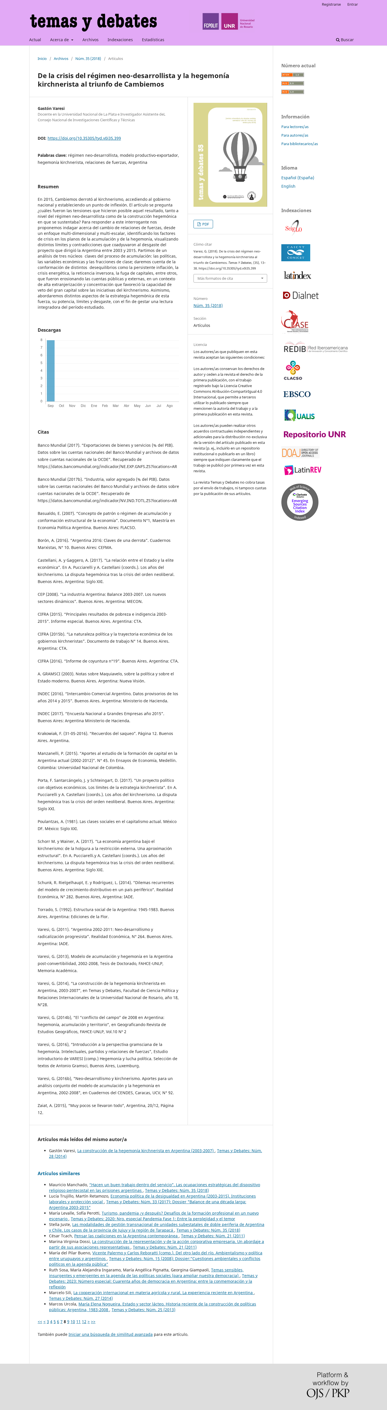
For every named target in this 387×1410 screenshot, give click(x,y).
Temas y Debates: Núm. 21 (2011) (213, 1235)
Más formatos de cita (215, 278)
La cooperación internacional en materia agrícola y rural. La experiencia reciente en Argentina (163, 1292)
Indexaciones (120, 39)
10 (73, 1321)
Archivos (90, 39)
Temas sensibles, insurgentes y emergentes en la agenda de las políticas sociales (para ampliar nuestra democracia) (146, 1272)
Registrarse (331, 4)
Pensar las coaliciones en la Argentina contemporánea (126, 1235)
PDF (205, 224)
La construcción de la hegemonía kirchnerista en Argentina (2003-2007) (146, 1150)
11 (78, 1321)
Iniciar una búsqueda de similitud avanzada (111, 1334)
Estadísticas (153, 39)
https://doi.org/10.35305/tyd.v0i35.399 (84, 138)
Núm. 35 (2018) (88, 58)
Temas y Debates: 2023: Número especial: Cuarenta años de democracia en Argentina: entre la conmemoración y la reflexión (153, 1281)
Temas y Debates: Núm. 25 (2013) (143, 1309)
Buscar (347, 39)
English (288, 186)
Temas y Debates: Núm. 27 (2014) (81, 1298)
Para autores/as (294, 135)
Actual (35, 39)
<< (40, 1321)
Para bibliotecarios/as (299, 143)
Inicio (42, 58)
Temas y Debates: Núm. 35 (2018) (177, 1190)
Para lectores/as (295, 126)
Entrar (352, 4)
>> (93, 1321)
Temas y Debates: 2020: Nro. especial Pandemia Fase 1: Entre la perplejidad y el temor (153, 1218)
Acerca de (60, 39)
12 (84, 1321)
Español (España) (297, 177)
